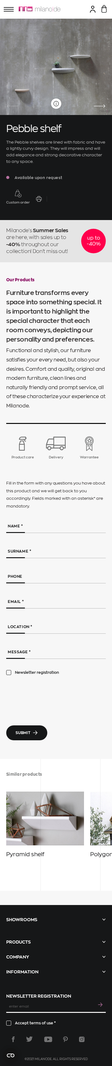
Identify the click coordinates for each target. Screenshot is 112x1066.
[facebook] (13, 1039)
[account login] (92, 9)
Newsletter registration (37, 672)
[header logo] (39, 9)
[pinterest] (65, 1039)
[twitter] (29, 1039)
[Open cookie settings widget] (10, 1055)
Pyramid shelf (25, 854)
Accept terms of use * (35, 1023)
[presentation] (12, 106)
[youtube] (48, 1039)
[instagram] (82, 1039)
